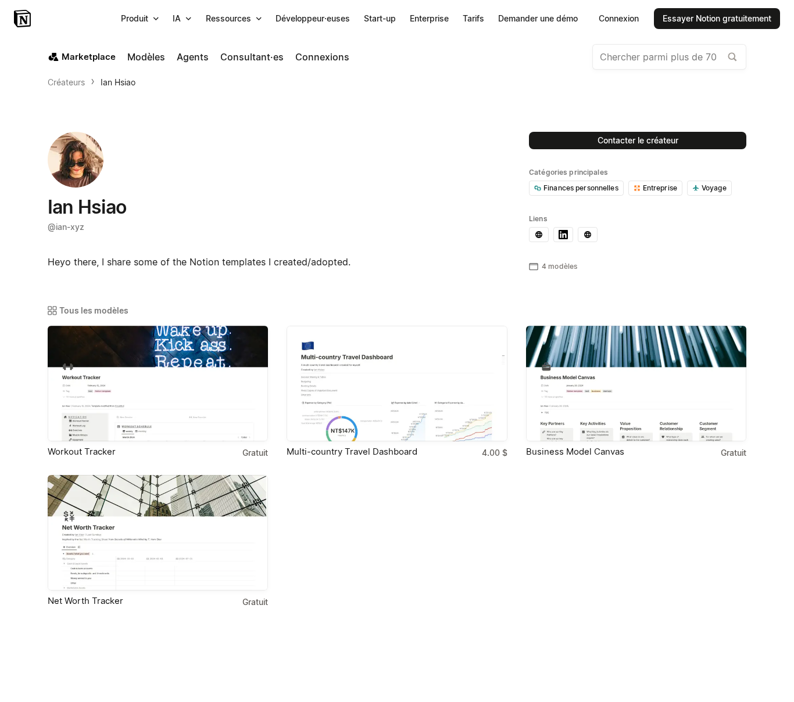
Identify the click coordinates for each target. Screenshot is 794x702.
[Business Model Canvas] (636, 383)
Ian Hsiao (118, 82)
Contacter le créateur (638, 140)
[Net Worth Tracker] (158, 533)
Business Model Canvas (575, 451)
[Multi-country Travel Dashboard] (397, 383)
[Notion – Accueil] (23, 18)
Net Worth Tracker (85, 600)
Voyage (714, 187)
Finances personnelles (580, 187)
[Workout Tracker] (158, 383)
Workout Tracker (82, 451)
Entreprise (660, 187)
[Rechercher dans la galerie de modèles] (732, 57)
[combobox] (669, 57)
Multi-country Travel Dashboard (352, 451)
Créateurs (66, 82)
